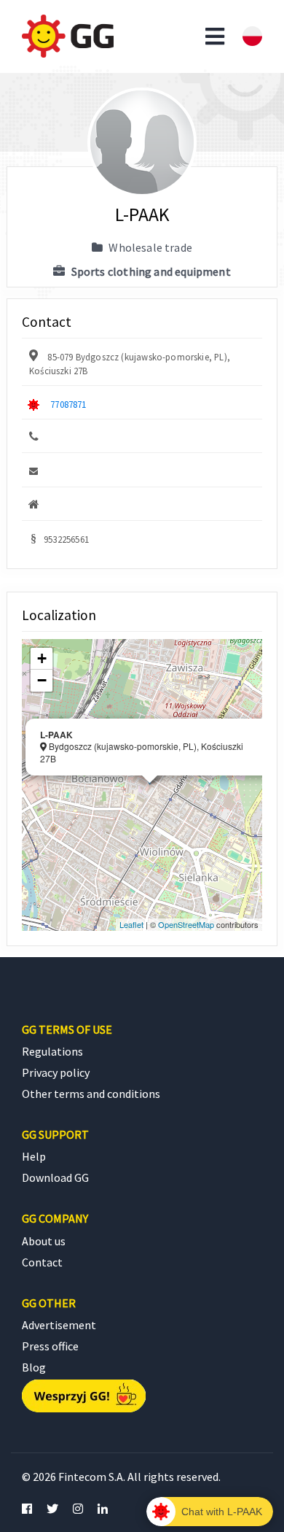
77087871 (68, 404)
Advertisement (59, 1325)
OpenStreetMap (186, 924)
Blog (34, 1367)
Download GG (55, 1177)
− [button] (42, 680)
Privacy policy (56, 1072)
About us (44, 1241)
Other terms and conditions (91, 1093)
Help (34, 1156)
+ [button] (42, 658)
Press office (50, 1346)
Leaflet (131, 924)
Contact (42, 1262)
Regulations (52, 1051)
